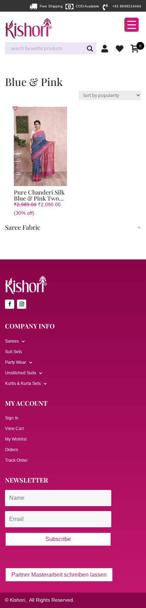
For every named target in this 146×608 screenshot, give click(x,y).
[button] (15, 108)
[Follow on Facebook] (9, 304)
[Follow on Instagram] (21, 304)
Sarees (12, 341)
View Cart (14, 428)
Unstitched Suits (20, 372)
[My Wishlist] (121, 48)
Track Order (16, 460)
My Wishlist (16, 439)
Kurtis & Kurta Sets (23, 383)
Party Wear (15, 362)
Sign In (11, 418)
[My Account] (106, 48)
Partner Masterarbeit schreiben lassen (59, 575)
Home (10, 69)
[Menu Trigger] (131, 25)
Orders (11, 449)
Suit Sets (13, 351)
